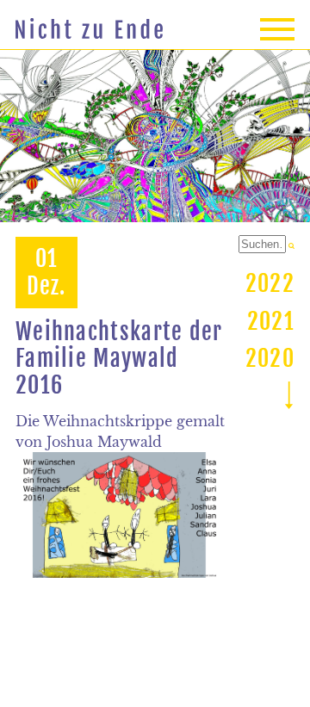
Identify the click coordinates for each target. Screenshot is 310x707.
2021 (270, 321)
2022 (269, 283)
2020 (269, 358)
